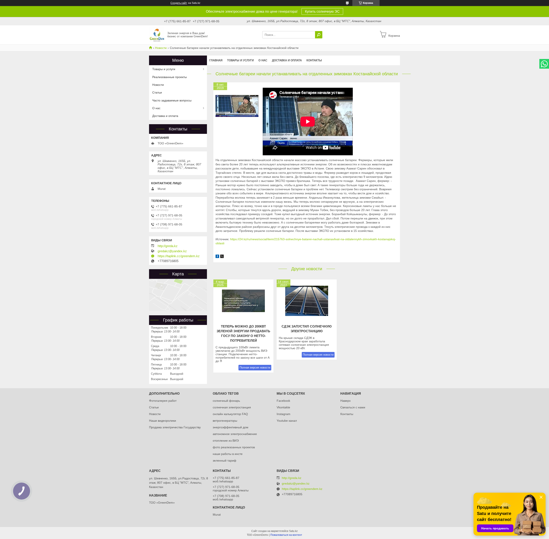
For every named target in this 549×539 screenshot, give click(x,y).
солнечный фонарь (226, 400)
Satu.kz (293, 531)
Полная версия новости (255, 367)
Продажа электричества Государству (175, 427)
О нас (262, 60)
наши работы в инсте (228, 454)
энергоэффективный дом (230, 427)
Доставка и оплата (287, 60)
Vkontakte (283, 407)
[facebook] (217, 257)
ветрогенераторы (225, 420)
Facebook (283, 400)
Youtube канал (287, 420)
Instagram (283, 414)
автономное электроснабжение (235, 434)
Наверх (345, 400)
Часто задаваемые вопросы (172, 100)
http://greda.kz (168, 246)
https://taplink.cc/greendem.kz (179, 256)
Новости (161, 48)
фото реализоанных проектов (234, 447)
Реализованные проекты (169, 77)
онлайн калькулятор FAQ (230, 414)
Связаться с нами (352, 407)
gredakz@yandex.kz (172, 251)
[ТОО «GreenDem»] (157, 34)
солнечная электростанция (232, 407)
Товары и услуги (240, 60)
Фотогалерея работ (162, 400)
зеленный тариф (224, 460)
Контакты (314, 60)
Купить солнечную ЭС (322, 11)
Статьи (157, 92)
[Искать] (318, 34)
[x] (222, 257)
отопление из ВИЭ (226, 440)
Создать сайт (178, 3)
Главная (215, 60)
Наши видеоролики (162, 420)
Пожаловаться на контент (286, 534)
